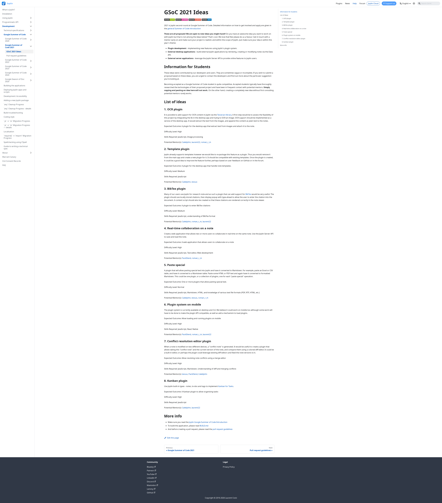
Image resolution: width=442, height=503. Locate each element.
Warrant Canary (9, 157)
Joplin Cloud (373, 3)
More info (283, 45)
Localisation (9, 131)
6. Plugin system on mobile (291, 35)
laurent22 (196, 142)
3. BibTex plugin (287, 25)
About (5, 152)
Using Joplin (7, 18)
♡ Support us (389, 3)
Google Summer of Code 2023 (16, 67)
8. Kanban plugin (287, 42)
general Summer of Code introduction (184, 28)
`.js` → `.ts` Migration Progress (17, 121)
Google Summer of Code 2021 (13, 46)
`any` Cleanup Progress (14, 104)
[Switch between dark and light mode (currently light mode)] (414, 3)
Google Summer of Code (15, 34)
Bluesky (150, 467)
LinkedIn (150, 478)
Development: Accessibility (15, 96)
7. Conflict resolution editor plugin (293, 38)
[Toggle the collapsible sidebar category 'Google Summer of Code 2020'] (30, 40)
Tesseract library (224, 115)
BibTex (248, 194)
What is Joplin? (8, 9)
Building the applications (14, 85)
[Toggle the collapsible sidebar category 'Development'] (30, 26)
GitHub (150, 492)
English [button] (405, 3)
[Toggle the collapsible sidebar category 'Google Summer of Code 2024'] (30, 74)
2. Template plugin (288, 22)
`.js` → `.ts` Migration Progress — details (17, 126)
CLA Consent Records (11, 161)
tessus (194, 182)
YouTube (150, 474)
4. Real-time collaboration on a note (294, 28)
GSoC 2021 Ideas (13, 51)
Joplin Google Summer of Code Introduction (208, 422)
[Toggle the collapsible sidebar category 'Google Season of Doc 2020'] (30, 80)
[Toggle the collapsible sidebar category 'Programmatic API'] (30, 22)
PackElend (186, 258)
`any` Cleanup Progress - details (17, 108)
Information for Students (288, 12)
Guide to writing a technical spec (16, 147)
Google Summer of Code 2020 (16, 39)
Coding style (9, 117)
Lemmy (150, 489)
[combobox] (428, 3)
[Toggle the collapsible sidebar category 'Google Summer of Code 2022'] (30, 61)
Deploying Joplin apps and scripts (15, 90)
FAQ (4, 165)
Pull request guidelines (16, 55)
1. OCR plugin (286, 18)
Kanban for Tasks (225, 386)
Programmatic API (10, 22)
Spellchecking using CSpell (15, 142)
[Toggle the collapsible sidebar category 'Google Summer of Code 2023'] (30, 67)
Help (355, 3)
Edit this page (173, 438)
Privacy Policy (229, 467)
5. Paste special (287, 32)
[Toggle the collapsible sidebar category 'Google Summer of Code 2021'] (30, 46)
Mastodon (151, 485)
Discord (150, 481)
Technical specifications (14, 30)
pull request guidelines (223, 429)
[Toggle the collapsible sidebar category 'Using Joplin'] (30, 18)
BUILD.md (204, 425)
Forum (362, 3)
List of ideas (284, 15)
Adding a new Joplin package (16, 100)
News (347, 3)
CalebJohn (186, 142)
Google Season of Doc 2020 (14, 80)
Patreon (150, 470)
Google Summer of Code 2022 (16, 61)
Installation (7, 14)
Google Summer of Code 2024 (16, 73)
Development (8, 26)
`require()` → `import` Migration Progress (17, 136)
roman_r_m (206, 142)
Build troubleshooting (13, 112)
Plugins (339, 3)
